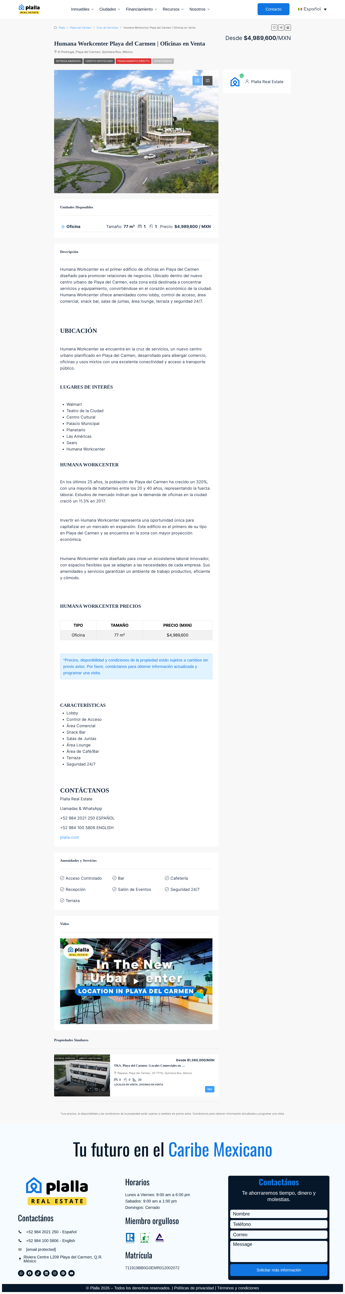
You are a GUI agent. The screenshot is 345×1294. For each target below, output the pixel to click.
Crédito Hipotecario (99, 61)
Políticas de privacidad (194, 1288)
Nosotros (197, 9)
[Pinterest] (63, 1273)
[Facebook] (29, 1273)
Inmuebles (80, 9)
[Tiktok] (38, 1273)
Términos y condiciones (238, 1288)
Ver (209, 1089)
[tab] (197, 81)
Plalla (62, 27)
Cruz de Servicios (107, 27)
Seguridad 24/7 (185, 889)
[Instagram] (55, 1273)
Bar (121, 878)
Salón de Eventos (134, 889)
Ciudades (107, 9)
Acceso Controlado (84, 878)
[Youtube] (71, 1273)
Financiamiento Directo (133, 61)
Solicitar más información (279, 1270)
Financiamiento (139, 9)
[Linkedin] (46, 1273)
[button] (274, 28)
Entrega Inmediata (68, 61)
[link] (82, 1075)
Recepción (76, 889)
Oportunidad (163, 61)
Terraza (73, 900)
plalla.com (69, 837)
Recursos (171, 9)
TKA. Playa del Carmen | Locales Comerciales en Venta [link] (152, 1065)
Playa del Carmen (80, 27)
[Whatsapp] (21, 1273)
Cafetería (179, 878)
